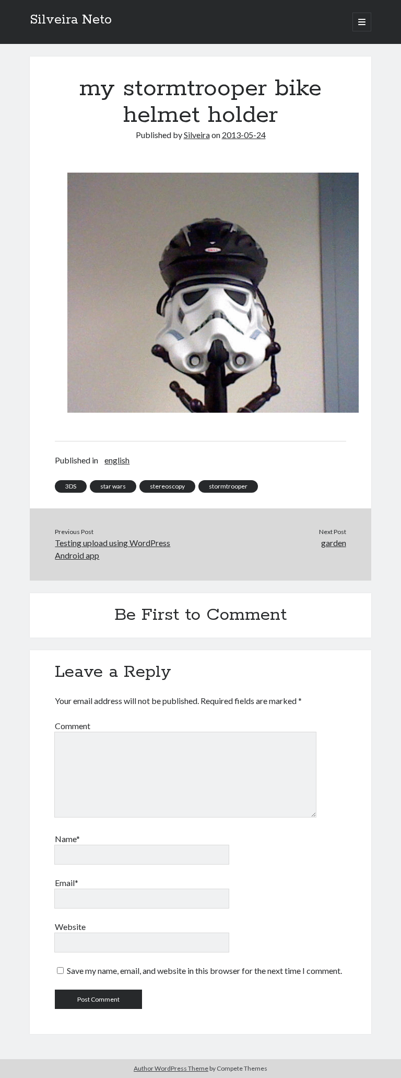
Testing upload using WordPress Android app (112, 549)
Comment (72, 726)
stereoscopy (167, 486)
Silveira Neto (71, 20)
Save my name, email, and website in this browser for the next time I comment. (204, 970)
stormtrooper (228, 486)
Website (70, 927)
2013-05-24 (244, 135)
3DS (70, 486)
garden (333, 543)
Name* (67, 839)
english (116, 460)
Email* (66, 883)
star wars (113, 486)
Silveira (197, 135)
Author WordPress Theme (171, 1068)
